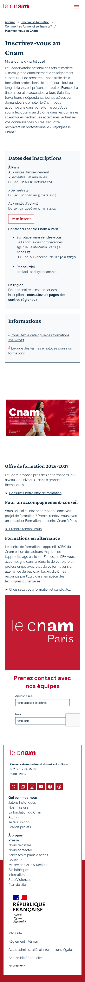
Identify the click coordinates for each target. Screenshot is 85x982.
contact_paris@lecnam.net (37, 272)
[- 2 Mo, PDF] (9, 348)
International (17, 875)
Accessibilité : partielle (25, 958)
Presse (13, 840)
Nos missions (18, 807)
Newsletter (16, 966)
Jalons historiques (22, 802)
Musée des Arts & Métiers (27, 865)
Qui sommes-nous (23, 798)
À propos (15, 835)
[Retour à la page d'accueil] (16, 5)
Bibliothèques (18, 870)
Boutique (15, 860)
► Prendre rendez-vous (23, 529)
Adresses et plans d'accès (28, 855)
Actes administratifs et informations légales (40, 950)
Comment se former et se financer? (28, 26)
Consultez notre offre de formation (35, 493)
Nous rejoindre (19, 845)
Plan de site (17, 885)
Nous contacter (20, 850)
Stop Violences (19, 880)
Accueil (10, 22)
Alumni (13, 817)
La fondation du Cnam (25, 812)
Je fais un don (19, 822)
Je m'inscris (21, 219)
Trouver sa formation (35, 22)
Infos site (15, 933)
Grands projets (19, 827)
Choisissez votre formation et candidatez (40, 589)
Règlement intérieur (23, 941)
